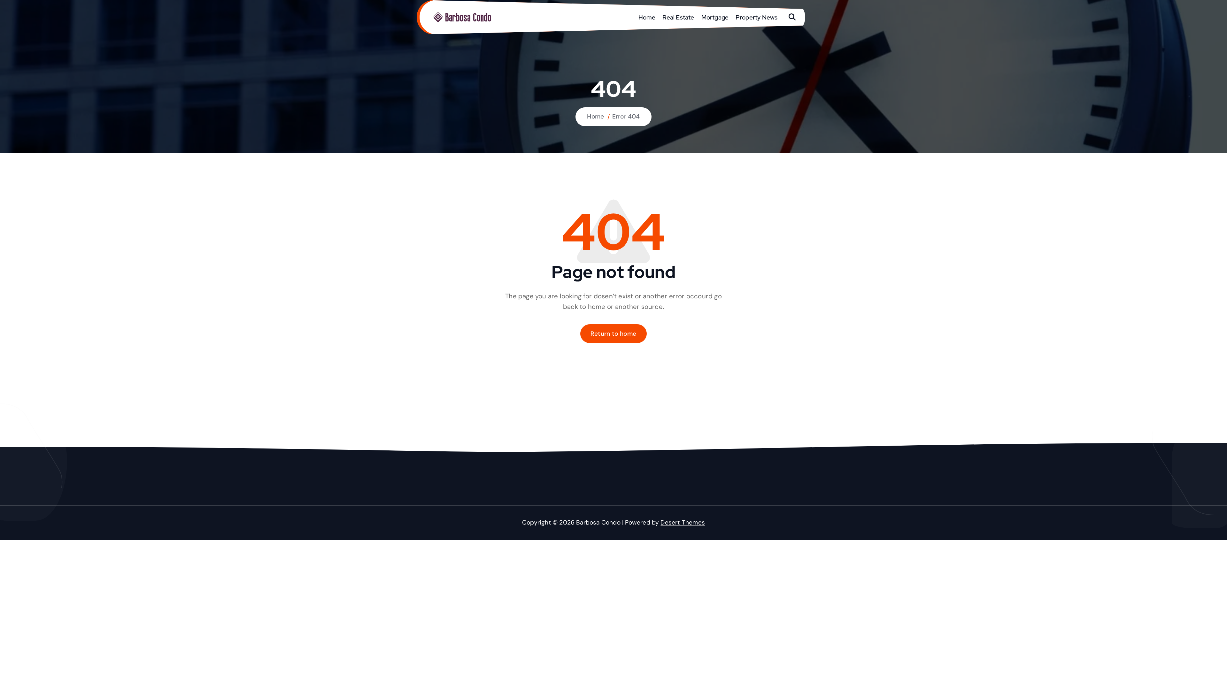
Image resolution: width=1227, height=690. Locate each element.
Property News (757, 17)
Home (647, 17)
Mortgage (715, 17)
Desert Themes (682, 522)
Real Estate (678, 17)
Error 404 (626, 116)
